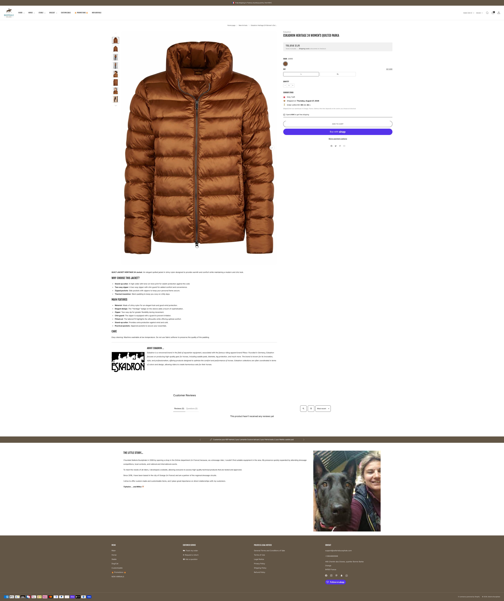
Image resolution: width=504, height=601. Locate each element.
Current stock (288, 93)
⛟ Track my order (190, 550)
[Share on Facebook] (331, 146)
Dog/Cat (52, 13)
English (478, 13)
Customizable (66, 13)
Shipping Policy (260, 568)
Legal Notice (259, 559)
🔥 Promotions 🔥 (81, 13)
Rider (20, 13)
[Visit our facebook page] (326, 575)
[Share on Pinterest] (340, 146)
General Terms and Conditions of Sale (269, 550)
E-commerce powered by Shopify (469, 597)
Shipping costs (304, 49)
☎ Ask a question (190, 559)
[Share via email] (344, 146)
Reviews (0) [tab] (179, 408)
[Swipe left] (115, 34)
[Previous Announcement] (200, 439)
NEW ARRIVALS (96, 13)
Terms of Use (259, 555)
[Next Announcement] (304, 439)
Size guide (389, 69)
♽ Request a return (191, 555)
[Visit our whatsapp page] (346, 575)
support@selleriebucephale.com (338, 550)
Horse (30, 13)
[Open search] (303, 408)
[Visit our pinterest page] (336, 575)
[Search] (487, 12)
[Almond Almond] (285, 64)
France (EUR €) (467, 13)
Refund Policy (259, 572)
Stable (41, 13)
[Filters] (311, 408)
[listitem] (252, 439)
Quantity (286, 82)
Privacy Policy (259, 563)
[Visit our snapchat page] (341, 575)
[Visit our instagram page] (331, 575)
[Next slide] (272, 147)
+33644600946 (331, 556)
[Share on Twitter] (335, 146)
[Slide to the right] (115, 106)
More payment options (338, 139)
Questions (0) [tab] (192, 408)
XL (338, 74)
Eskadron (287, 32)
